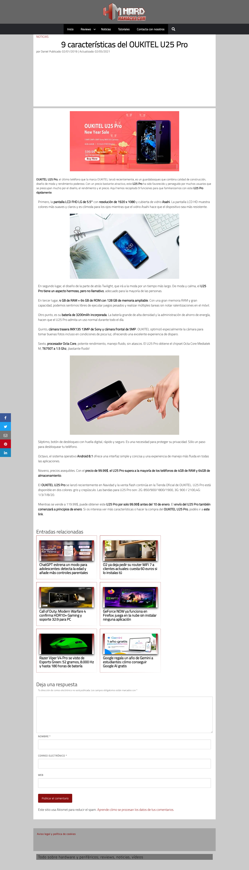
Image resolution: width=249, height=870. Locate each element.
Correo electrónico (52, 755)
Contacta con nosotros (150, 29)
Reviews (86, 29)
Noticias (106, 29)
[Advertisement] (124, 80)
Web (40, 775)
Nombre (44, 736)
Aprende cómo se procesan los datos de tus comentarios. (135, 809)
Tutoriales (124, 29)
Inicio (70, 29)
